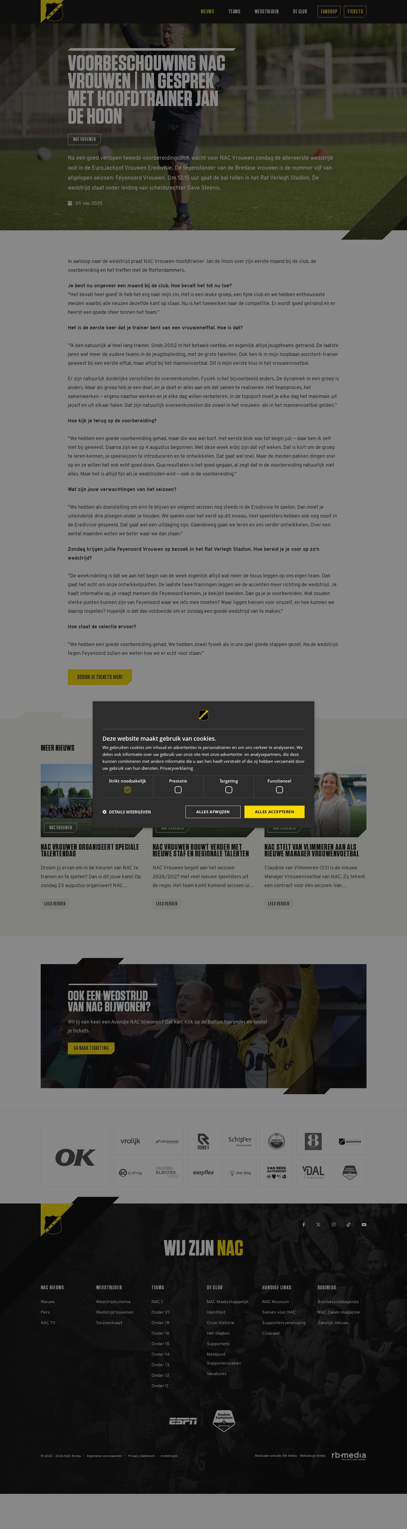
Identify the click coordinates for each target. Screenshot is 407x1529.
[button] (126, 812)
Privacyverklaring (176, 768)
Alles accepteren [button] (274, 811)
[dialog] (203, 764)
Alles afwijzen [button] (213, 811)
